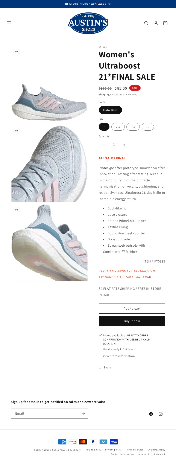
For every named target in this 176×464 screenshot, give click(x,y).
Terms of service (134, 449)
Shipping (104, 94)
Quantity (104, 136)
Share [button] (108, 367)
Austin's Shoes (50, 449)
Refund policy (93, 449)
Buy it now (132, 321)
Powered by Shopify (70, 449)
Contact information (122, 454)
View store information (119, 356)
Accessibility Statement (151, 454)
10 (147, 127)
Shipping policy (156, 449)
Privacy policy (113, 449)
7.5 (118, 127)
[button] (9, 23)
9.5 (133, 127)
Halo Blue (110, 110)
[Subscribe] (83, 414)
